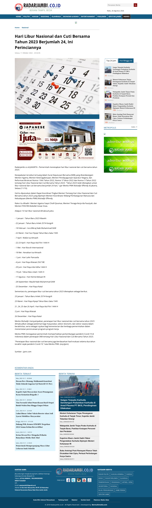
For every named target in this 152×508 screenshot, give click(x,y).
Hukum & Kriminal (117, 474)
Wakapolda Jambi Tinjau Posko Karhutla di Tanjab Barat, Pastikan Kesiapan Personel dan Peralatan (78, 428)
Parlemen (101, 16)
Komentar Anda (24, 367)
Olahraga (56, 16)
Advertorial (103, 486)
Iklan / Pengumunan (105, 490)
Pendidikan (115, 482)
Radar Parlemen (111, 478)
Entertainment (88, 16)
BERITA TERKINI (67, 373)
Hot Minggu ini (126, 60)
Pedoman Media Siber (101, 500)
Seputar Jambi (114, 16)
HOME (18, 16)
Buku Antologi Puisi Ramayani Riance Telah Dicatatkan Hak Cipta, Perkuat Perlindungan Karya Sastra (78, 453)
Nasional (45, 16)
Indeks (133, 127)
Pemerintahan (103, 482)
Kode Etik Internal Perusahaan (44, 500)
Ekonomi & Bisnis (71, 16)
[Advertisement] (120, 40)
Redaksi (74, 500)
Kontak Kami (85, 500)
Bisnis (100, 478)
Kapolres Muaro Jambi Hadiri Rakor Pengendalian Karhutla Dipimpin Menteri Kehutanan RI (77, 441)
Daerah (129, 474)
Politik (26, 16)
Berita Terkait (23, 373)
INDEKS (126, 16)
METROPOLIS (110, 127)
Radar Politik (103, 474)
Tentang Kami (63, 500)
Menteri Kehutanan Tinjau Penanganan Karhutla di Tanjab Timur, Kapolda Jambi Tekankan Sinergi (77, 416)
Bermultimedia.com (99, 505)
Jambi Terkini (120, 490)
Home (17, 27)
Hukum (35, 16)
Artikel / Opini (127, 482)
